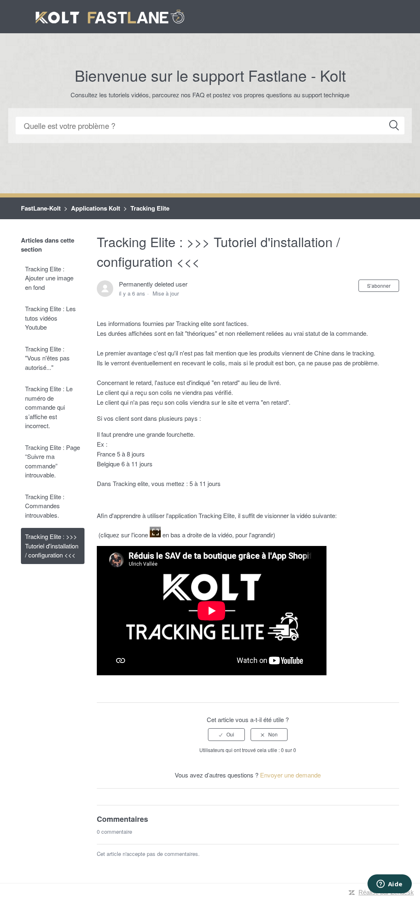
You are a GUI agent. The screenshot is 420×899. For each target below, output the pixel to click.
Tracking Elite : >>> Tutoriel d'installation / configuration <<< (51, 545)
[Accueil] (110, 15)
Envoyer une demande (290, 775)
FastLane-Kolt (41, 208)
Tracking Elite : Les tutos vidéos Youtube (50, 317)
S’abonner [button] (378, 285)
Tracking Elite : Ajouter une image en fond (49, 277)
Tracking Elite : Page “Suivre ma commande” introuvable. (52, 461)
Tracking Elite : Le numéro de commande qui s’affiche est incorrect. (49, 407)
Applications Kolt (95, 208)
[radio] (226, 734)
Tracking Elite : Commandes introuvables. (44, 505)
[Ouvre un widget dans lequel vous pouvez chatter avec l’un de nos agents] (389, 884)
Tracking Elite (149, 208)
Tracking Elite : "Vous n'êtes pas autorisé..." (47, 358)
